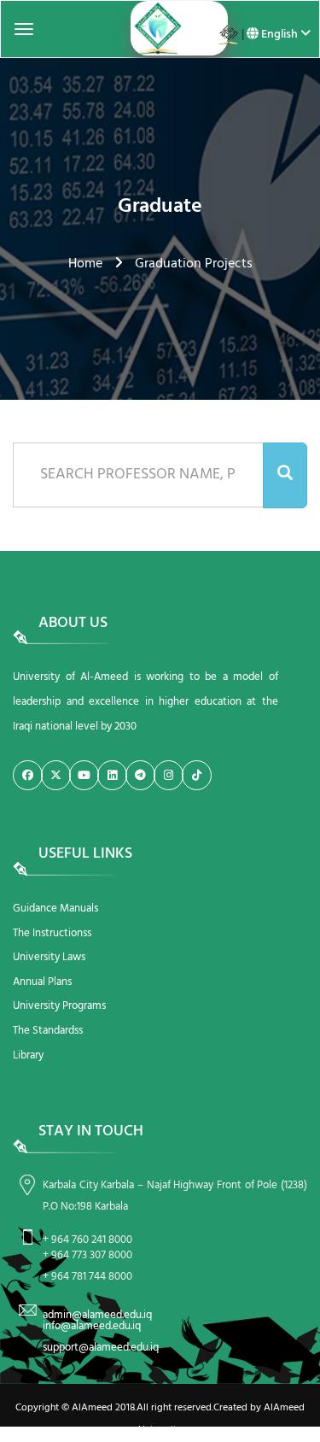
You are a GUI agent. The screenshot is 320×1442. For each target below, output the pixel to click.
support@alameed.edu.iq (101, 1348)
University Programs (59, 1006)
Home (85, 264)
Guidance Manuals (55, 908)
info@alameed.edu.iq (92, 1326)
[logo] (160, 28)
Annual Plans (42, 982)
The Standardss (48, 1031)
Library (28, 1055)
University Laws (49, 957)
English (279, 34)
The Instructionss (52, 933)
